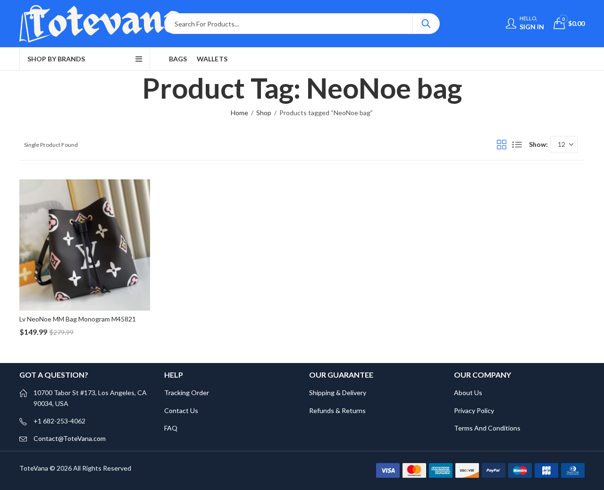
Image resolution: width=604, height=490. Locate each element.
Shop (263, 113)
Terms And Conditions (487, 428)
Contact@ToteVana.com (70, 438)
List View (517, 144)
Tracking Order (186, 393)
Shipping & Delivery (337, 393)
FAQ (170, 428)
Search (426, 23)
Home (239, 113)
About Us (468, 393)
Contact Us (181, 410)
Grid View (501, 144)
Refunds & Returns (337, 410)
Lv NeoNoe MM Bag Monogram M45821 (77, 319)
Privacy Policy (474, 410)
